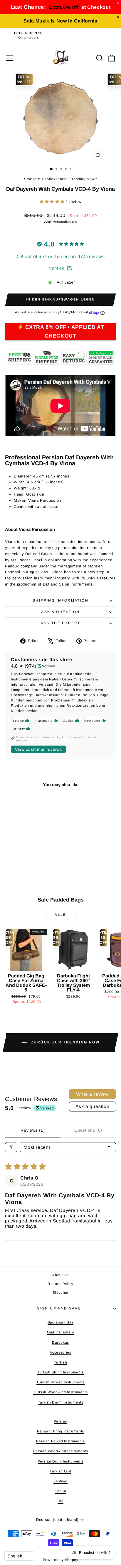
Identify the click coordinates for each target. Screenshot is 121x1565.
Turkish (60, 1362)
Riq (61, 1501)
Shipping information (60, 600)
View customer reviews (38, 749)
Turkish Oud (60, 1471)
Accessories (60, 1352)
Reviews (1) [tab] (33, 1130)
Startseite (32, 179)
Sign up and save (59, 1308)
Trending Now (82, 179)
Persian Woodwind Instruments (60, 1451)
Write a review (92, 1094)
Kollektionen (55, 179)
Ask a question (60, 612)
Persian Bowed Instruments (60, 1441)
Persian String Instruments (60, 1431)
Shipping (60, 1292)
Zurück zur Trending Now (65, 1042)
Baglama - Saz (60, 1322)
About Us (60, 1275)
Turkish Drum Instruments (60, 1402)
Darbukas (60, 1342)
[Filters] (11, 1147)
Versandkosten (65, 221)
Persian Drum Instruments (61, 1461)
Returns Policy (60, 1284)
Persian (61, 1421)
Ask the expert (60, 623)
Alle (60, 915)
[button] (53, 201)
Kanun (60, 1491)
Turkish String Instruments (60, 1372)
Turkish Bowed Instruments (60, 1382)
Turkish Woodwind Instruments (60, 1392)
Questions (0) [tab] (88, 1130)
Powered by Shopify (60, 1560)
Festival (60, 1481)
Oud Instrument (60, 1332)
